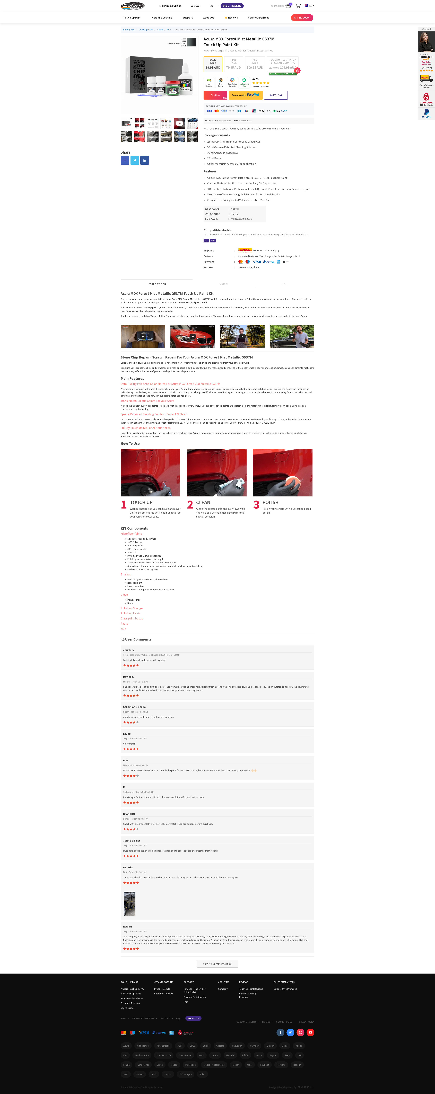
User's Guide (127, 1007)
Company (223, 988)
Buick (205, 1045)
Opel (249, 1064)
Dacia (285, 1045)
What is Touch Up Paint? (132, 988)
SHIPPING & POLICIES (170, 5)
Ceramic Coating (162, 17)
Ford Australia (164, 1055)
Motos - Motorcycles (214, 1064)
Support (188, 17)
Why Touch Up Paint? (131, 993)
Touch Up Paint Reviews (251, 988)
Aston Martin (163, 1045)
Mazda (174, 1064)
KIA (299, 1055)
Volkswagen (185, 1074)
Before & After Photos (132, 998)
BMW (192, 1045)
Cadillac (220, 1045)
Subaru (139, 1074)
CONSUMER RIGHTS (246, 1021)
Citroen (270, 1045)
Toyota (167, 1074)
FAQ (212, 5)
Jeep (287, 1055)
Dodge (298, 1045)
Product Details (162, 988)
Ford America (142, 1055)
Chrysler (254, 1045)
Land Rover (143, 1064)
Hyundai (230, 1055)
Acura (126, 1045)
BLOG (123, 1018)
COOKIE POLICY (284, 1021)
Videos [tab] (224, 284)
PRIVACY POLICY (306, 1021)
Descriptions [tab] (156, 284)
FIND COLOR (303, 17)
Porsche (281, 1064)
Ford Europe (185, 1055)
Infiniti (245, 1055)
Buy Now (215, 95)
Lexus (160, 1064)
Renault (297, 1064)
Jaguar (273, 1055)
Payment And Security (195, 997)
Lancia (126, 1064)
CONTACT (195, 5)
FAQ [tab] (285, 284)
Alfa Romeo (143, 1045)
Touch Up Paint (132, 17)
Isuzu (259, 1055)
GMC (201, 1055)
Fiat (125, 1055)
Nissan (236, 1064)
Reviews (233, 17)
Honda (215, 1055)
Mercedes (190, 1064)
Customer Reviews (130, 1003)
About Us (208, 17)
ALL (206, 240)
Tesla (153, 1074)
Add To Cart (276, 95)
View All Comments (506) (217, 963)
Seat (125, 1074)
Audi (180, 1045)
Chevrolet (237, 1045)
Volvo (202, 1074)
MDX (213, 240)
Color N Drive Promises (285, 988)
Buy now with (239, 95)
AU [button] (311, 5)
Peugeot (264, 1064)
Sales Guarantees (258, 17)
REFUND (266, 1021)
